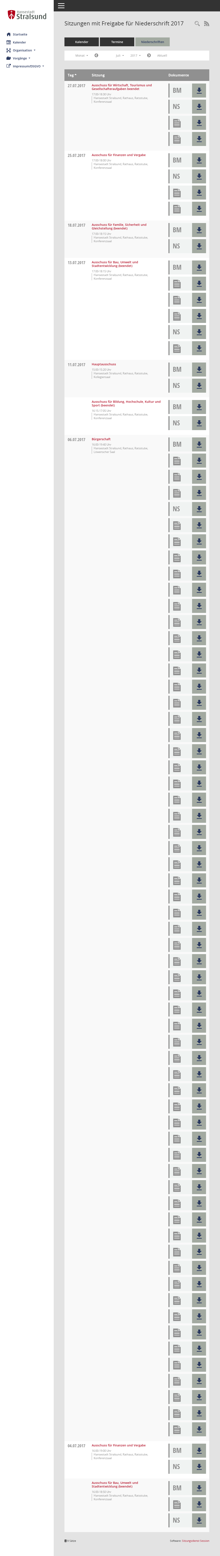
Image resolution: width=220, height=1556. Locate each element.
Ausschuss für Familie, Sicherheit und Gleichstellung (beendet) (119, 226)
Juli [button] (118, 55)
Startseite (20, 34)
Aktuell (162, 55)
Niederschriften (152, 42)
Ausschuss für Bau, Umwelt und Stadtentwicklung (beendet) (115, 264)
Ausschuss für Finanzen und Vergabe (119, 155)
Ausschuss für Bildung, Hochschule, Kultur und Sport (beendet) (126, 403)
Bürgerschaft (101, 439)
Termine (117, 42)
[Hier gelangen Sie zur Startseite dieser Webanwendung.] (27, 15)
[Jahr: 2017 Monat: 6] (96, 55)
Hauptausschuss (104, 364)
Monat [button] (80, 55)
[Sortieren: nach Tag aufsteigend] (75, 75)
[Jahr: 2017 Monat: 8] (149, 55)
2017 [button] (134, 55)
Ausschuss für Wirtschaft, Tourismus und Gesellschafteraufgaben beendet (122, 87)
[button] (27, 50)
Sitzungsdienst (195, 1541)
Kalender (19, 42)
